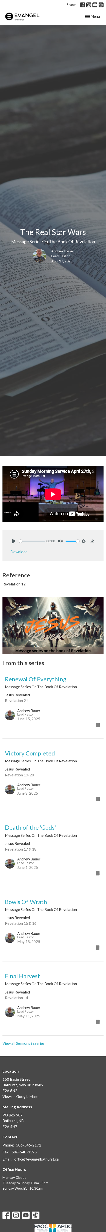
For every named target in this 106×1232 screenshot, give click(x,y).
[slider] (32, 541)
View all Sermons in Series (23, 1043)
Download (18, 551)
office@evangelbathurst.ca (36, 1159)
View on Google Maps (20, 1096)
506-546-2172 (28, 1145)
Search (71, 5)
